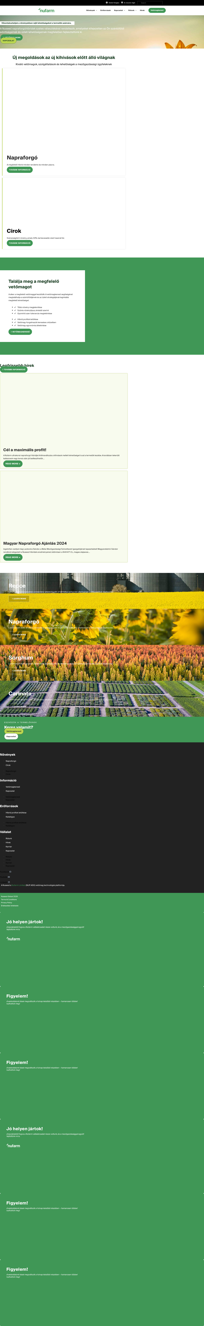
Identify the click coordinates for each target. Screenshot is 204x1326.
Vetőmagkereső (13, 787)
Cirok (8, 765)
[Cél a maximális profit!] (63, 408)
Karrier (9, 846)
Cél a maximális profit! (24, 450)
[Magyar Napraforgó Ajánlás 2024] (63, 504)
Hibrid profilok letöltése (16, 812)
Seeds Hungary (114, 3)
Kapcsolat (118, 10)
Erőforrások (105, 10)
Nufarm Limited (19, 885)
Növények (90, 10)
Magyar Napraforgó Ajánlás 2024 (35, 543)
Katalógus (10, 817)
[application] (96, 10)
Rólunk (131, 10)
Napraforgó (11, 761)
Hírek (142, 10)
